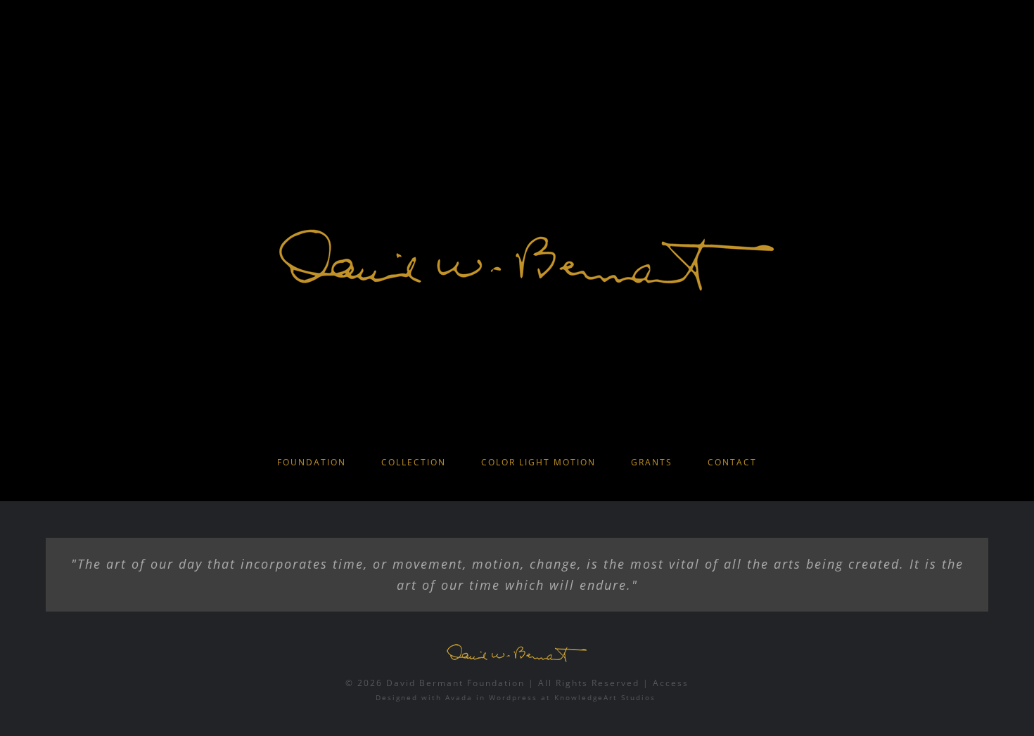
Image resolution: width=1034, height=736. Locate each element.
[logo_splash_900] (517, 178)
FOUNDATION (311, 462)
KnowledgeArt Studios (605, 697)
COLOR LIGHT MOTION (538, 462)
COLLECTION (413, 462)
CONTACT (732, 462)
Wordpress (513, 697)
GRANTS (651, 462)
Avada (459, 697)
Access (671, 683)
